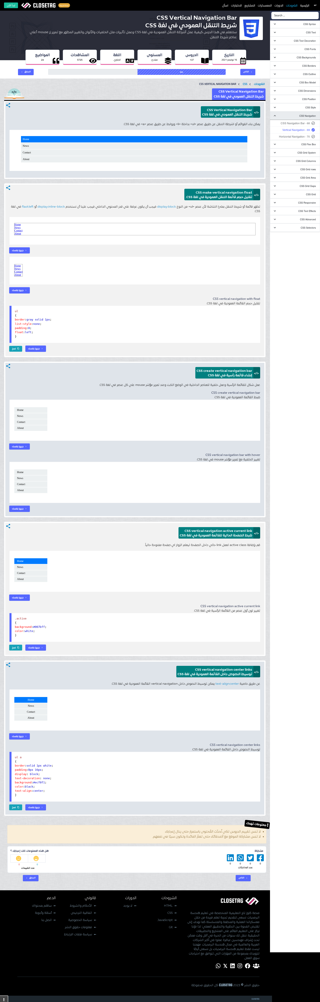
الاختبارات (236, 5)
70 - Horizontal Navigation (294, 136)
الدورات (278, 5)
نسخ (15, 349)
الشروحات (292, 5)
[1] (37, 858)
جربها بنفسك (19, 250)
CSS (245, 83)
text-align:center (227, 684)
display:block (166, 207)
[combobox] (295, 15)
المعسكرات (265, 5)
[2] (19, 858)
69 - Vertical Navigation (296, 130)
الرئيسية (304, 5)
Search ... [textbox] (279, 15)
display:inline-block (51, 207)
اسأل (225, 5)
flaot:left (28, 207)
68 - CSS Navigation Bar (295, 123)
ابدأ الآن (11, 5)
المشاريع (249, 5)
